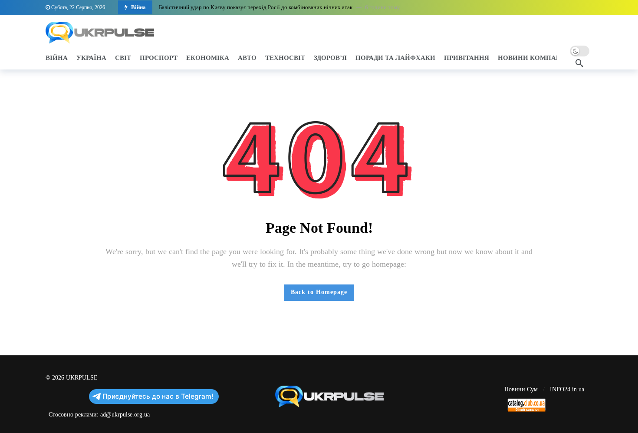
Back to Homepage (319, 292)
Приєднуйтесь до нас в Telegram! (158, 396)
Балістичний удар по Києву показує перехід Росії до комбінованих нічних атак (255, 7)
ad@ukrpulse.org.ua (125, 414)
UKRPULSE (82, 377)
